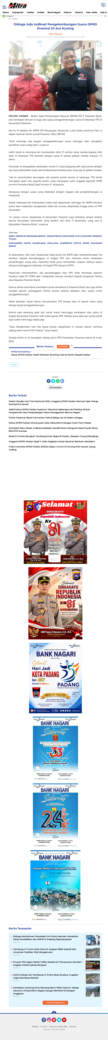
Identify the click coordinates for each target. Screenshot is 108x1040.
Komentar (56, 388)
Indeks (30, 12)
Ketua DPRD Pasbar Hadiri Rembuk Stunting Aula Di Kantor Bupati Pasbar (50, 354)
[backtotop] (54, 1013)
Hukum (68, 12)
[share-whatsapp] (58, 381)
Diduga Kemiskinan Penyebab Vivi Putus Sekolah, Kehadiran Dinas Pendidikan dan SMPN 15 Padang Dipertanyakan (45, 938)
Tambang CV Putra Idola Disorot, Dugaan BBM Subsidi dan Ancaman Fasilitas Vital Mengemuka (44, 950)
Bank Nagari (54, 12)
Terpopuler (17, 12)
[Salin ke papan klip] (62, 381)
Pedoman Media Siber (58, 1026)
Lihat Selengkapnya (54, 1003)
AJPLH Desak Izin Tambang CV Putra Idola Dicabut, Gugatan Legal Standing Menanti (45, 976)
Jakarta (79, 12)
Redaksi (35, 1026)
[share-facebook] (49, 381)
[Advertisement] (55, 478)
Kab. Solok (91, 12)
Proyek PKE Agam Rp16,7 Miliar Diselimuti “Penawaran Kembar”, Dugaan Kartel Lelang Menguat (48, 963)
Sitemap (72, 1026)
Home (6, 12)
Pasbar (14, 365)
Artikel (40, 12)
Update (64, 346)
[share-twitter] (53, 381)
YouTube (66, 1023)
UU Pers (43, 1026)
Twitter (60, 1023)
